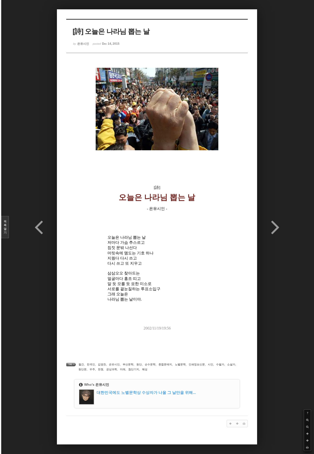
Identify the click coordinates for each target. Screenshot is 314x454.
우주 (92, 369)
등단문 (82, 369)
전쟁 (100, 369)
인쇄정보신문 (197, 364)
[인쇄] (307, 447)
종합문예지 (165, 364)
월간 (81, 364)
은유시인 (114, 364)
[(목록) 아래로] (307, 440)
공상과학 (111, 369)
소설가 (231, 364)
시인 (210, 364)
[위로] (307, 433)
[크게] (307, 419)
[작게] (307, 426)
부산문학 (128, 364)
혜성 (144, 369)
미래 (122, 369)
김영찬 (102, 364)
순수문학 (150, 364)
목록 (5, 227)
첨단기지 (133, 369)
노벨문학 (180, 364)
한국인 (91, 364)
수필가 (220, 364)
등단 (139, 364)
